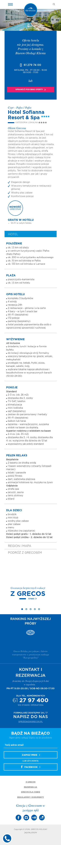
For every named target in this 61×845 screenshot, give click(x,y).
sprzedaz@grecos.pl (30, 722)
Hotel (13, 234)
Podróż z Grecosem (25, 552)
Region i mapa (19, 546)
